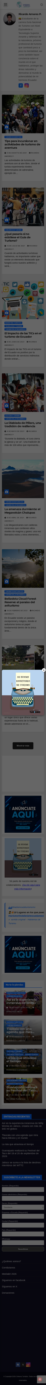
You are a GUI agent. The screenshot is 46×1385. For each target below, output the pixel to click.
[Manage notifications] (40, 1379)
